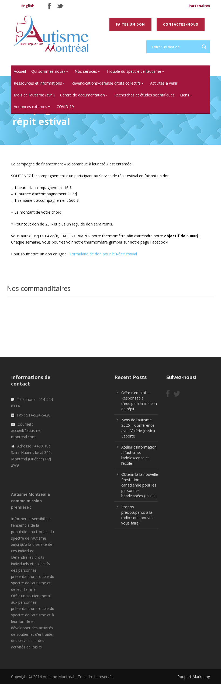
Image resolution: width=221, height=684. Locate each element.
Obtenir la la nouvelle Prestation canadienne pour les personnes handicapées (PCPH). (139, 485)
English (27, 5)
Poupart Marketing (193, 676)
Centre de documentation (82, 95)
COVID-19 (65, 106)
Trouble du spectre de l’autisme (133, 71)
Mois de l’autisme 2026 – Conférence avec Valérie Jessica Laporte (138, 428)
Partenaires (199, 5)
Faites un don (130, 24)
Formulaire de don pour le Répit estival (103, 253)
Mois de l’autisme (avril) (34, 95)
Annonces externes (30, 106)
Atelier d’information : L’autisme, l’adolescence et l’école (139, 455)
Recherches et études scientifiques (144, 95)
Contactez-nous (180, 24)
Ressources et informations (38, 83)
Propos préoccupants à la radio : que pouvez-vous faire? (138, 515)
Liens (184, 95)
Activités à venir (163, 83)
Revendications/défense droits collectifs (106, 83)
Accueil (20, 71)
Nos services (86, 71)
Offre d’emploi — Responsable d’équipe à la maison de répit (139, 400)
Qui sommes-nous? (48, 71)
